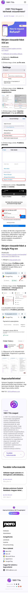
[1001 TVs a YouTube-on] (16, 584)
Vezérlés (5, 542)
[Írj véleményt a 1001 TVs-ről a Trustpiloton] (16, 586)
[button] (25, 2)
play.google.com (15, 260)
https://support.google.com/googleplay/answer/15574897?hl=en (14, 255)
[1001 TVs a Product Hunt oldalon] (20, 586)
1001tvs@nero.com (13, 391)
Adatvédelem (7, 533)
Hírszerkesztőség (8, 545)
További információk (14, 454)
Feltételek (6, 531)
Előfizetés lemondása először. (12, 54)
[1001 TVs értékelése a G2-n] (18, 586)
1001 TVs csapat (10, 16)
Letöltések (6, 540)
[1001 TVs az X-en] (14, 584)
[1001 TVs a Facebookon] (18, 584)
